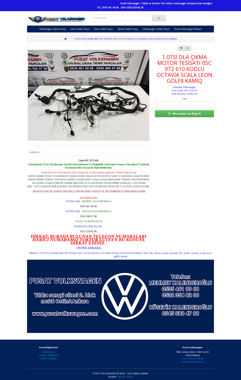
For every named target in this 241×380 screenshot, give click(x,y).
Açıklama (34, 152)
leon (209, 253)
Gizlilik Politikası (48, 358)
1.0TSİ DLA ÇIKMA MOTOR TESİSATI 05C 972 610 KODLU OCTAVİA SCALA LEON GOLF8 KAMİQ (125, 38)
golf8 (116, 256)
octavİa (195, 253)
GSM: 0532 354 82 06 (132, 7)
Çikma (157, 253)
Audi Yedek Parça (80, 28)
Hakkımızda (48, 351)
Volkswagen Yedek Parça (156, 28)
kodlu (187, 253)
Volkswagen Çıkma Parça (52, 28)
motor (165, 253)
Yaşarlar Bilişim (125, 376)
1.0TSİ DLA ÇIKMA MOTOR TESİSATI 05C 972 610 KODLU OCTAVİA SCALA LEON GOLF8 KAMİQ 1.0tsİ (93, 253)
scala (203, 253)
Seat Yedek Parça (103, 28)
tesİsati (174, 253)
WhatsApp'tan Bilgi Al (186, 113)
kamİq (124, 256)
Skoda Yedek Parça (128, 28)
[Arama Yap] (159, 18)
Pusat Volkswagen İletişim (188, 28)
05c (181, 253)
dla (151, 253)
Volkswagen (189, 87)
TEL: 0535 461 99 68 (108, 7)
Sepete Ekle (184, 123)
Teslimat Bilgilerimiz (48, 355)
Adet (184, 98)
